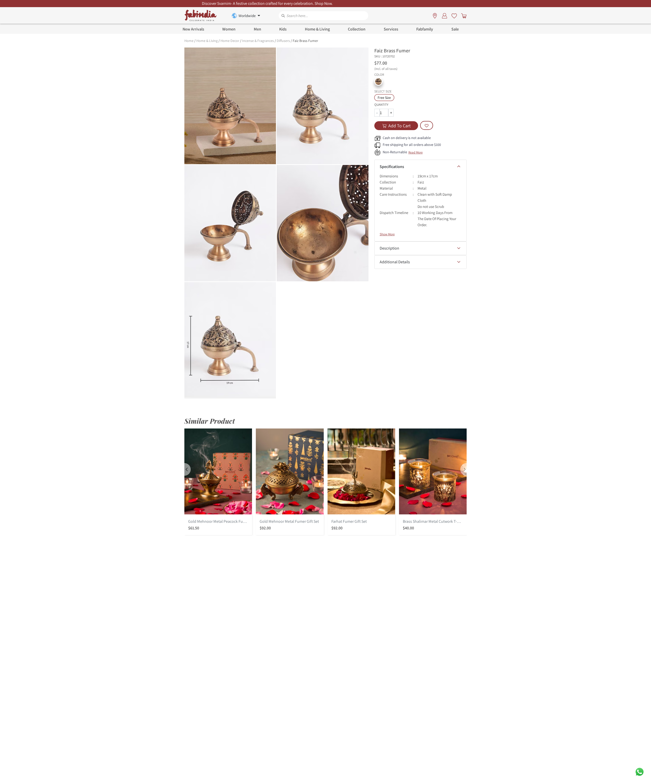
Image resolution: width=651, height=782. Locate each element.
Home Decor (229, 40)
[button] (378, 82)
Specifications (392, 166)
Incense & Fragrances (258, 40)
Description (389, 248)
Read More (415, 152)
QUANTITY (381, 104)
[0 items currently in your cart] (463, 15)
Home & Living (207, 40)
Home (189, 40)
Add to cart (399, 126)
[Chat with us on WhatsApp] (639, 771)
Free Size (384, 97)
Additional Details (395, 262)
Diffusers (283, 40)
